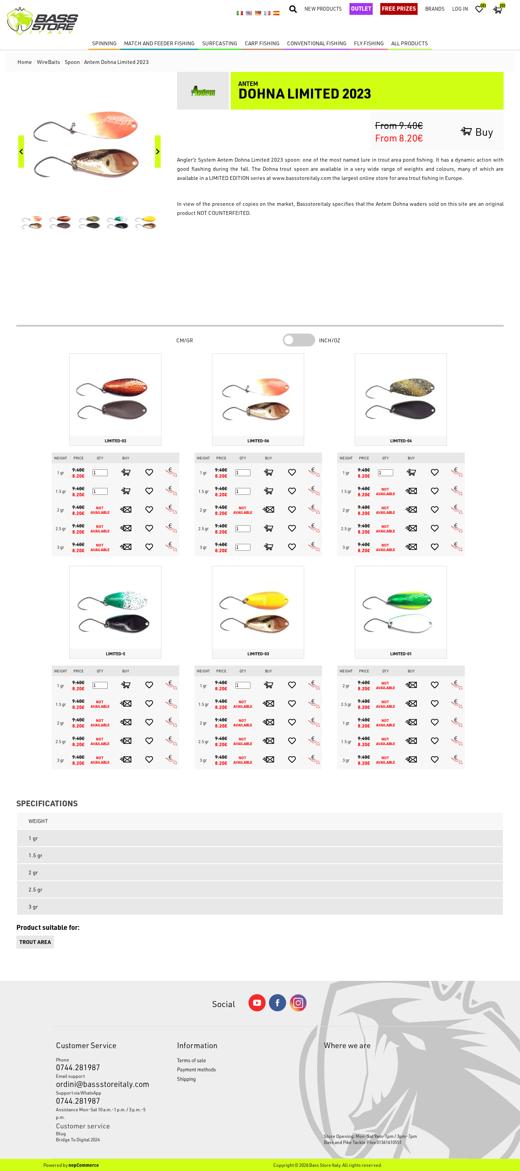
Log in (460, 8)
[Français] (267, 13)
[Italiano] (239, 13)
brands (435, 8)
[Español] (276, 13)
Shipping (186, 1079)
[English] (249, 13)
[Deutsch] (258, 13)
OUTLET (361, 8)
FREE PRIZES (399, 8)
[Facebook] (277, 1009)
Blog (61, 1133)
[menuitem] (101, 1133)
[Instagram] (298, 1009)
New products (323, 8)
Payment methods (196, 1069)
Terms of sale (191, 1060)
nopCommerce (84, 1165)
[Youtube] (257, 1009)
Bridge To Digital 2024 (78, 1139)
